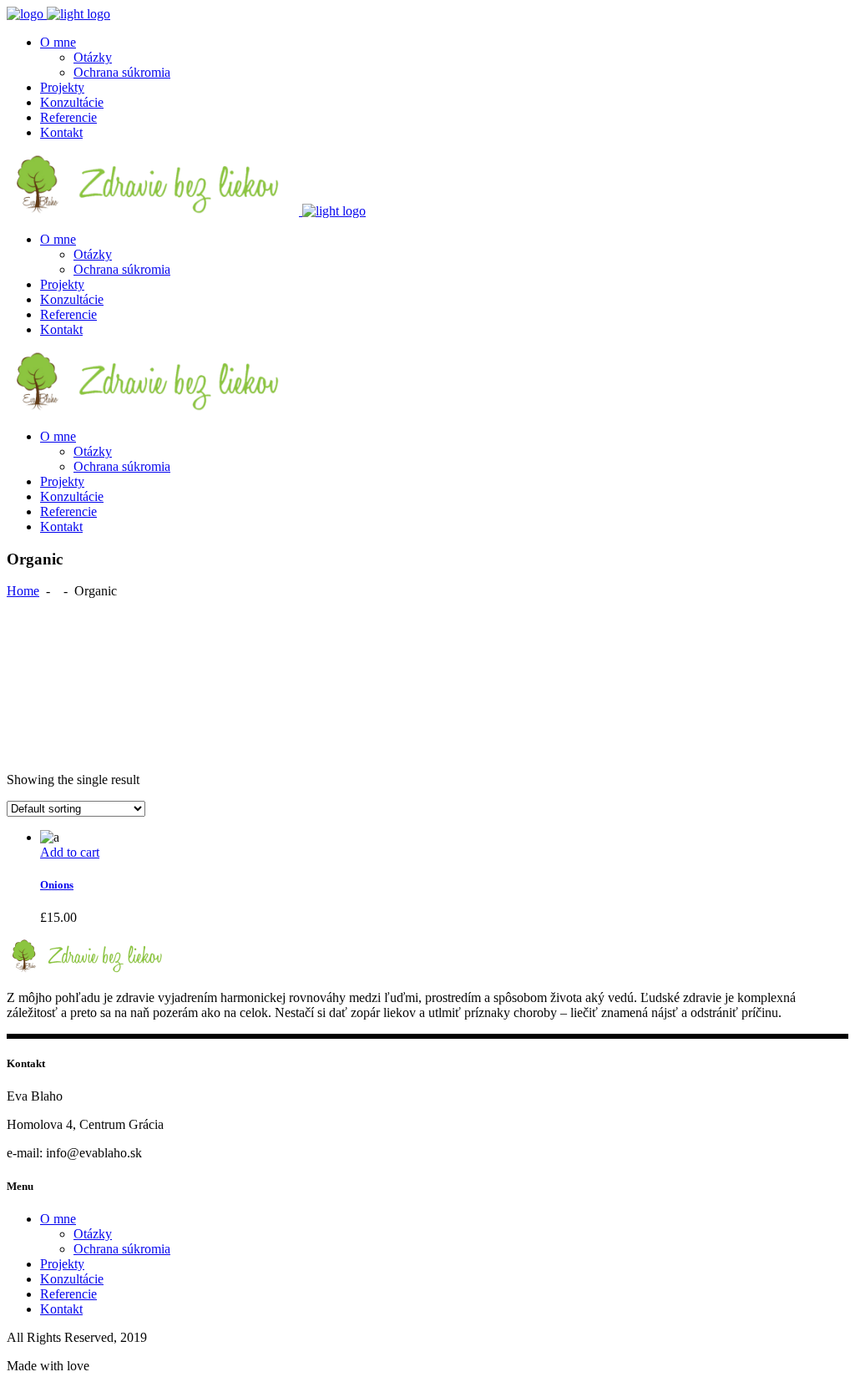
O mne (58, 1219)
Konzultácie (72, 1279)
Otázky (92, 1234)
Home (23, 591)
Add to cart (69, 852)
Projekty (62, 1264)
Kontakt (61, 1309)
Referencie (68, 1294)
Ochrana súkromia (121, 1249)
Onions (56, 884)
